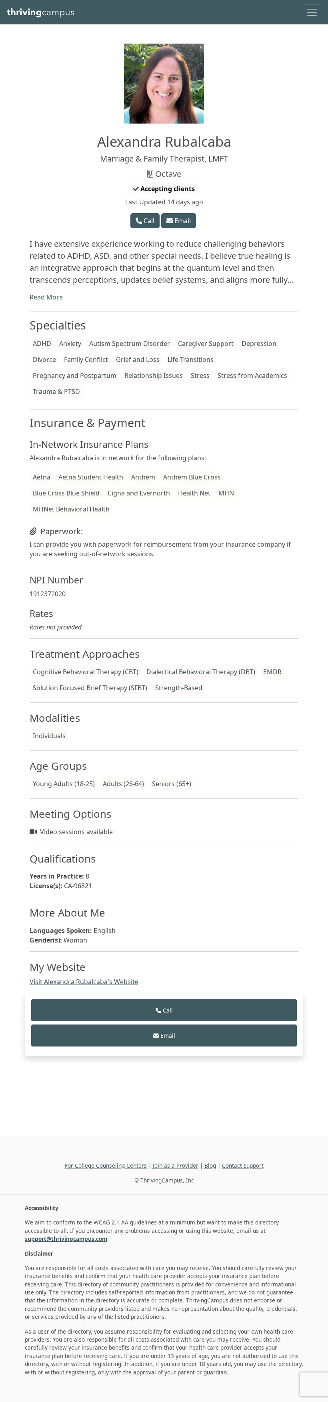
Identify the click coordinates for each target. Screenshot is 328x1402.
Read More (46, 297)
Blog (210, 1165)
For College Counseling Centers (106, 1165)
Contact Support (243, 1165)
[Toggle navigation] (312, 12)
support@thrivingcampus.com (66, 1238)
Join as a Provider (175, 1165)
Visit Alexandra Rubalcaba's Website (84, 981)
